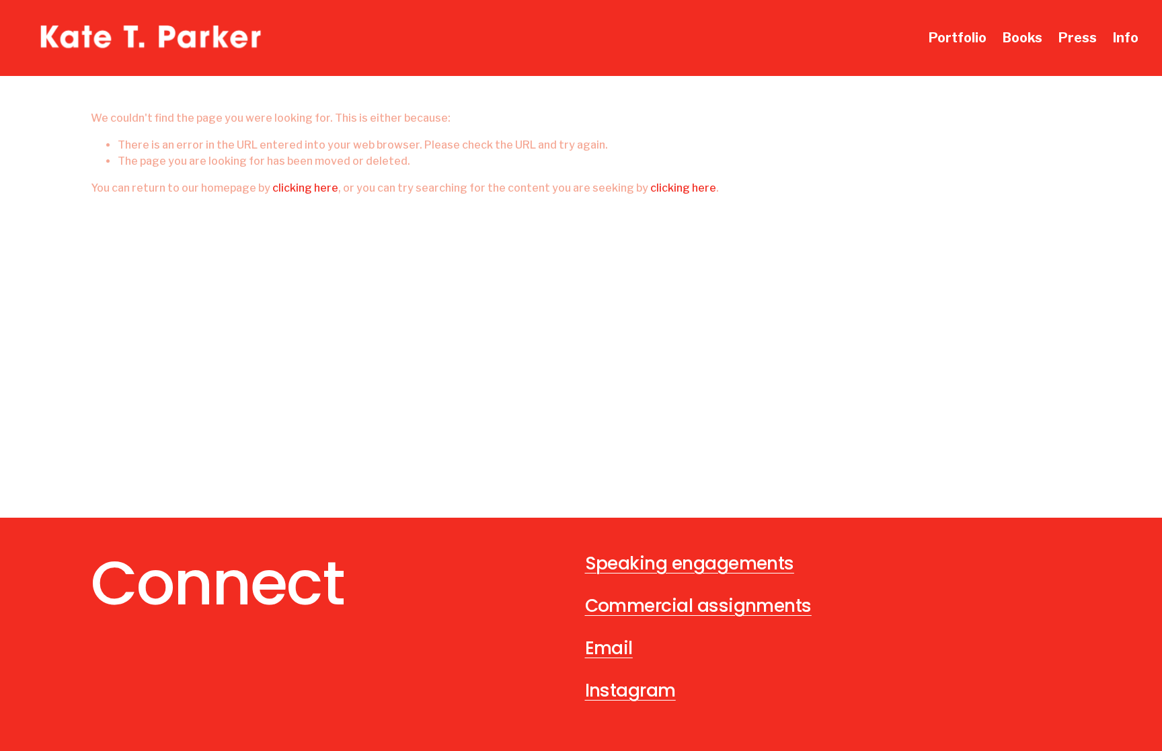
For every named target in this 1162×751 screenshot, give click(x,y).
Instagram (630, 690)
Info (1125, 38)
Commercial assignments (698, 605)
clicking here (305, 188)
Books (1022, 38)
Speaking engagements (689, 563)
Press (1077, 38)
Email (609, 647)
